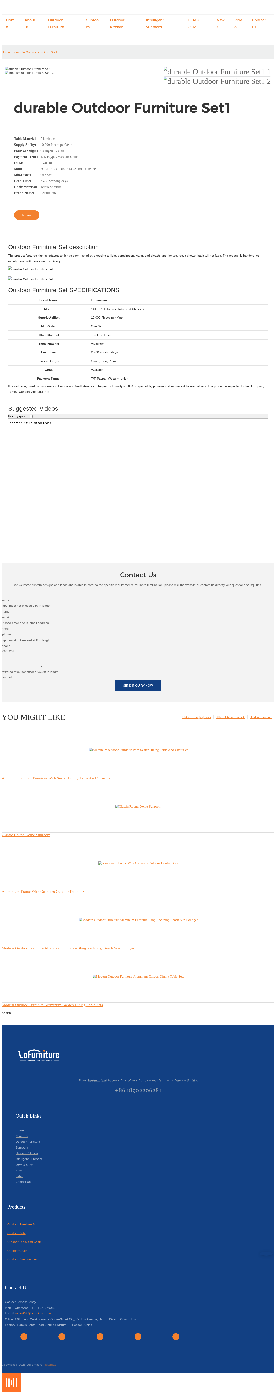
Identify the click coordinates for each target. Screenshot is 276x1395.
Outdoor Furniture (261, 717)
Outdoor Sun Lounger (22, 1259)
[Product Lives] (11, 1391)
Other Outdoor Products (230, 717)
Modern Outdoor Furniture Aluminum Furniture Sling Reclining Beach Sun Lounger (68, 948)
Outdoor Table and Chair (24, 1242)
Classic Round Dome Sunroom (26, 835)
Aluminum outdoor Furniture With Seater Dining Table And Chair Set (56, 778)
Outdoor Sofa (16, 1233)
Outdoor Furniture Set (22, 1224)
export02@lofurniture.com (33, 1313)
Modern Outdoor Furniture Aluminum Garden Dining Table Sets (52, 1005)
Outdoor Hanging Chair (196, 717)
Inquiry (27, 215)
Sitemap (50, 1364)
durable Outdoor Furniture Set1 (35, 52)
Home (6, 52)
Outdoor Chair (17, 1250)
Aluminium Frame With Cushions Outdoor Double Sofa (45, 891)
